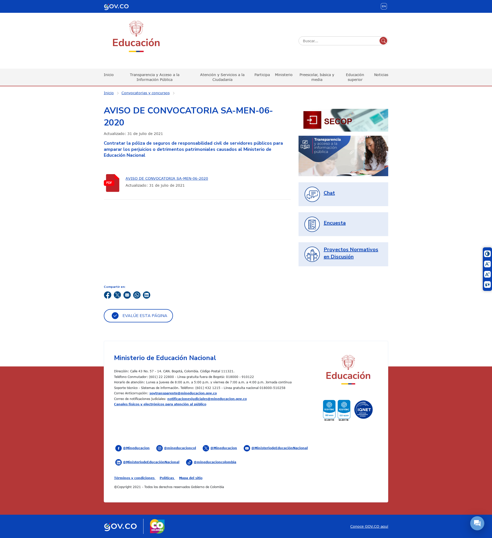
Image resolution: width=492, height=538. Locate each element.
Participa (262, 74)
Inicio (109, 74)
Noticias (381, 74)
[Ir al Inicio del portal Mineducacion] (348, 370)
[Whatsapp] (137, 294)
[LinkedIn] (146, 294)
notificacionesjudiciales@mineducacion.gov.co (207, 398)
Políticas (167, 478)
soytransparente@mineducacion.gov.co (183, 393)
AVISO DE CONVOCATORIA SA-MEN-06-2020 (167, 178)
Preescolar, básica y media (317, 76)
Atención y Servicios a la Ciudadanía (222, 76)
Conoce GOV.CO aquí (369, 526)
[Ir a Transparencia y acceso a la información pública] (343, 155)
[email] (127, 294)
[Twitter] (117, 294)
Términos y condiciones (135, 478)
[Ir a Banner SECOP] (343, 120)
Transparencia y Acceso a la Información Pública (154, 76)
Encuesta (335, 222)
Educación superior (355, 76)
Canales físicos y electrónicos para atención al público (160, 404)
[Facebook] (107, 294)
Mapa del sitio (190, 478)
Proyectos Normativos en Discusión (351, 253)
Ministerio (284, 74)
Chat (329, 192)
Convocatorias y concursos (145, 93)
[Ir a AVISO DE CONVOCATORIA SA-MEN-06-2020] (113, 183)
